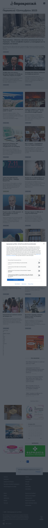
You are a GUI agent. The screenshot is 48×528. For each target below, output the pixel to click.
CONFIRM (15, 279)
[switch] (38, 262)
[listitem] (24, 260)
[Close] (44, 244)
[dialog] (24, 264)
